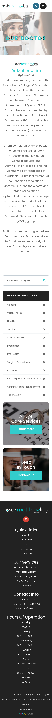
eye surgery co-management (24, 378)
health (11, 321)
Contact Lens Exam (26, 571)
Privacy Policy (42, 699)
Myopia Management (26, 576)
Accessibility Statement (23, 699)
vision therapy (15, 313)
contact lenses (16, 337)
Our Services (26, 539)
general (11, 304)
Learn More (26, 429)
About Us (26, 535)
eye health (13, 354)
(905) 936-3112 (30, 608)
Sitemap (26, 704)
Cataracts (26, 585)
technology (14, 395)
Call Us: (36, 6)
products (12, 370)
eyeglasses (13, 345)
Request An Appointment (43, 6)
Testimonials (26, 549)
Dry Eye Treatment (26, 581)
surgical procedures (18, 362)
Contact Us (26, 475)
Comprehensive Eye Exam (26, 567)
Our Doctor (26, 544)
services (12, 329)
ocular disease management (23, 386)
